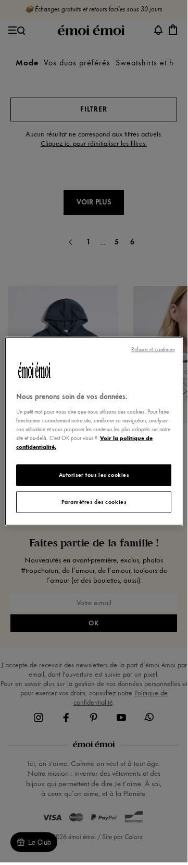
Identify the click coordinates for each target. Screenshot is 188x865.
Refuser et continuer (153, 349)
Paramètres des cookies (94, 501)
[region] (94, 431)
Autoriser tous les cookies (94, 474)
